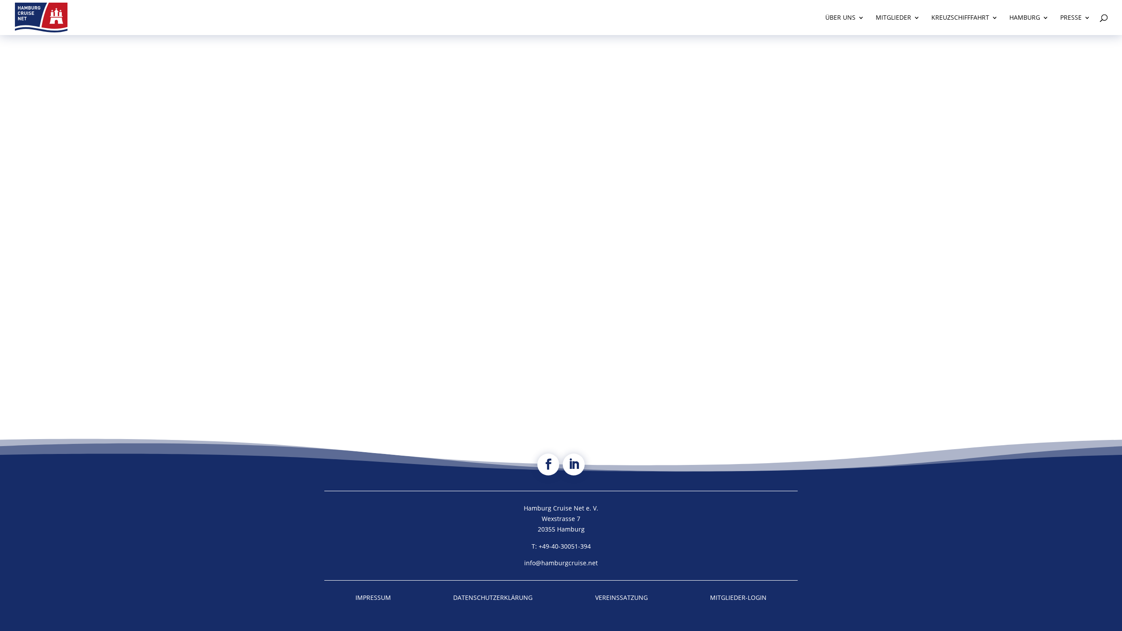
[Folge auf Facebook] (548, 464)
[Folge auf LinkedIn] (574, 464)
